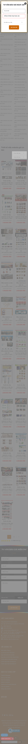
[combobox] (14, 22)
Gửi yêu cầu (14, 27)
